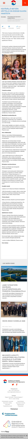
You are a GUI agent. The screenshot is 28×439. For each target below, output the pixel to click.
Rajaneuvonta (20, 404)
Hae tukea (7, 404)
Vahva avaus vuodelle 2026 (13, 321)
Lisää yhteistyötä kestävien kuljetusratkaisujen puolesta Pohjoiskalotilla (14, 288)
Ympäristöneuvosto (7, 406)
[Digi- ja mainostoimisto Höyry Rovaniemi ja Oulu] (5, 432)
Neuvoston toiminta (20, 403)
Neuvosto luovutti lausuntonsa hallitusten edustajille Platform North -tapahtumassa (13, 358)
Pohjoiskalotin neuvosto (7, 401)
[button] (4, 3)
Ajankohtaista (11, 18)
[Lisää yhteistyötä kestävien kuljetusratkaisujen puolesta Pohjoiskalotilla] (14, 273)
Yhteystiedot (20, 406)
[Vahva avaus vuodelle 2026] (14, 309)
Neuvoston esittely (7, 403)
